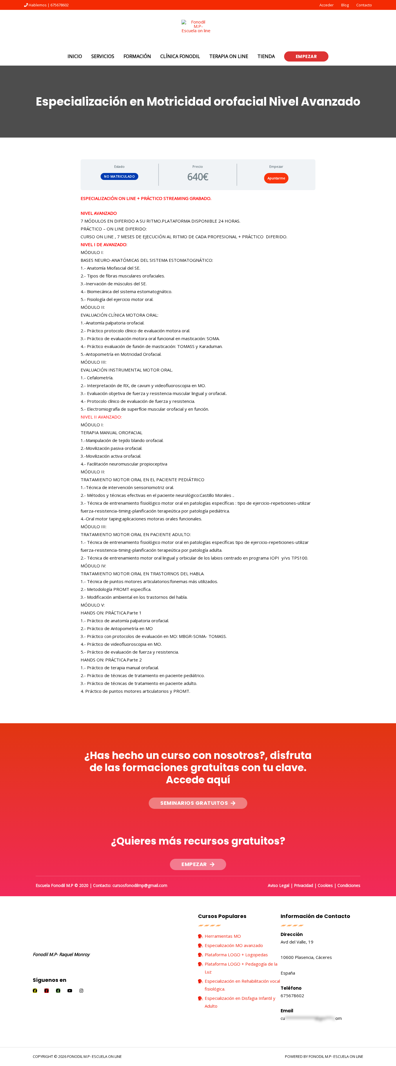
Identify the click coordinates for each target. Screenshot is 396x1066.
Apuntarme (276, 178)
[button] (198, 803)
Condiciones (348, 885)
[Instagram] (81, 991)
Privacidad (303, 885)
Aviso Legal (278, 885)
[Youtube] (70, 991)
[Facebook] (35, 991)
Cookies (325, 885)
